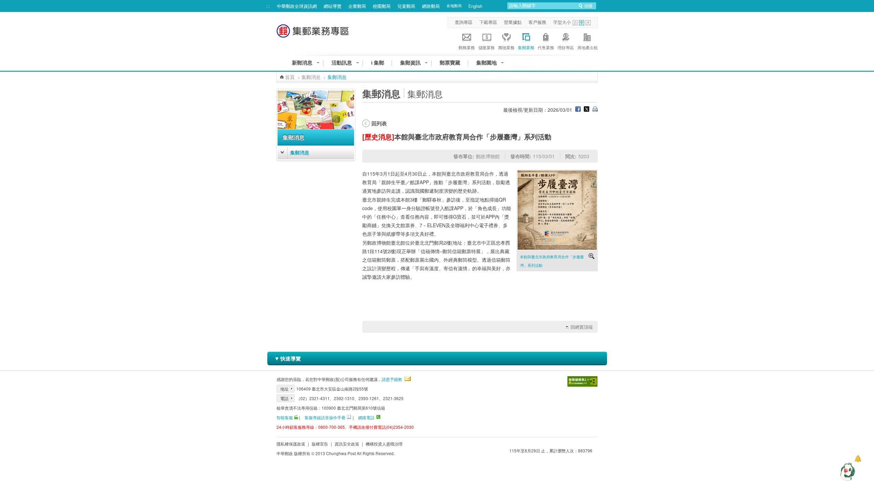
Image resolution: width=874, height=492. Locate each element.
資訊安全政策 (347, 444)
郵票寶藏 (450, 63)
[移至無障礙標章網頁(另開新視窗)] (582, 381)
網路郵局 (431, 6)
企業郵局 (357, 6)
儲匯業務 (486, 47)
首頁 (290, 76)
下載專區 (488, 22)
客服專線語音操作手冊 (325, 417)
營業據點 (513, 22)
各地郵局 (454, 5)
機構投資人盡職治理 (384, 444)
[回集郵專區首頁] (313, 34)
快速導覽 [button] (287, 358)
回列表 (379, 123)
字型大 (588, 22)
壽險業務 (506, 47)
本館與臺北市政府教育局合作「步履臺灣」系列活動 (552, 261)
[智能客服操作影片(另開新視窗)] (296, 417)
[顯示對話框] (858, 458)
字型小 (575, 22)
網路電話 (366, 417)
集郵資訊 (410, 63)
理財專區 (566, 47)
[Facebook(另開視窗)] (578, 109)
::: (268, 6)
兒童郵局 (406, 6)
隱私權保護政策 (291, 444)
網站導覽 (332, 6)
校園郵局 (382, 6)
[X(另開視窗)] (586, 109)
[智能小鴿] (846, 471)
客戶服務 (537, 22)
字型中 (581, 22)
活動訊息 (342, 63)
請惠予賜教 (392, 379)
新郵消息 (302, 63)
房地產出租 (587, 47)
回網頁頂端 (581, 327)
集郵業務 (526, 47)
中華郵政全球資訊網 (297, 6)
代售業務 (546, 47)
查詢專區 (464, 22)
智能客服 (285, 417)
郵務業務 (467, 47)
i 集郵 (377, 63)
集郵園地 (486, 63)
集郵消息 (311, 76)
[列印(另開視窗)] (595, 109)
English (475, 6)
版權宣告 (320, 444)
